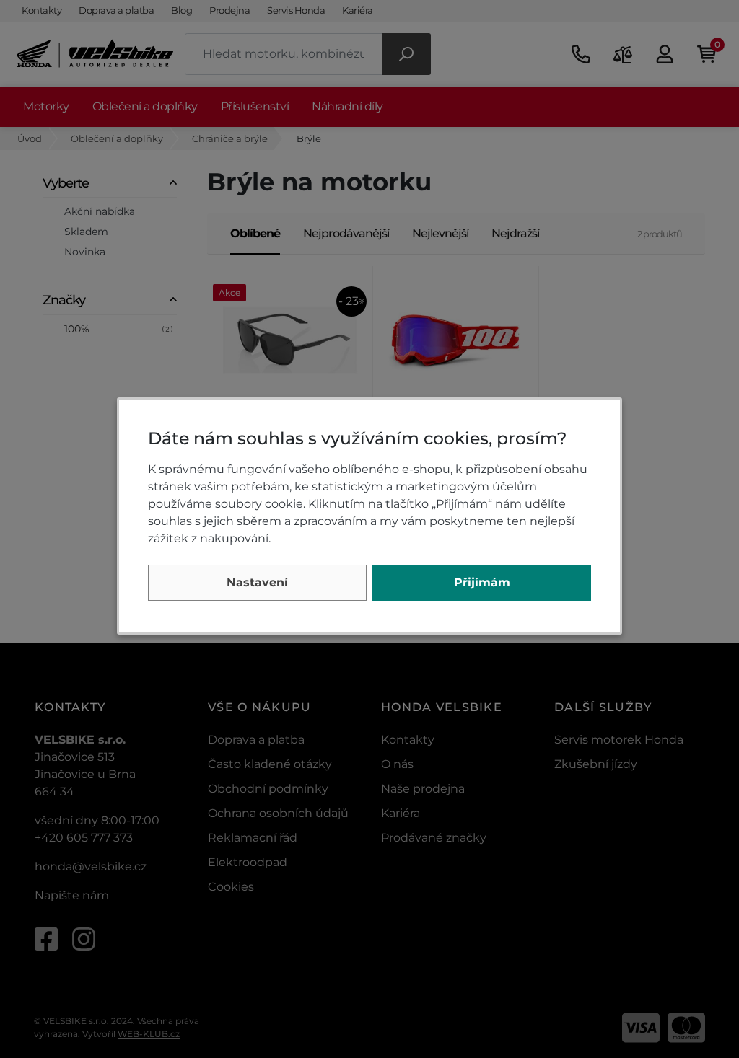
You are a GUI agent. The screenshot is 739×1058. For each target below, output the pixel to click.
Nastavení (257, 582)
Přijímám (482, 582)
